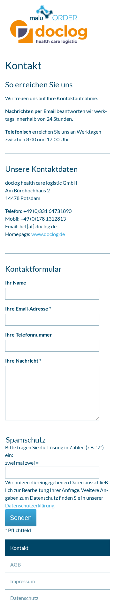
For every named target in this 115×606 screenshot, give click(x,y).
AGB (15, 564)
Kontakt (19, 548)
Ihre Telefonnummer (28, 334)
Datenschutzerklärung (29, 505)
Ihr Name (15, 282)
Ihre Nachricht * (23, 360)
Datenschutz (24, 598)
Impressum (22, 581)
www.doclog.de (48, 234)
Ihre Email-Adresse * (28, 308)
